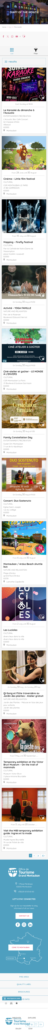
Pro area (24, 977)
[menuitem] (16, 1016)
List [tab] (11, 53)
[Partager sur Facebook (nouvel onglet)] (3, 36)
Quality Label (24, 984)
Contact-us (24, 916)
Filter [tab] (36, 53)
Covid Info (24, 999)
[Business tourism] (16, 1003)
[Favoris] (36, 1024)
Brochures (24, 992)
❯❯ (43, 855)
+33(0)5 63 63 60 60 (26, 891)
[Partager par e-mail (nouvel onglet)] (17, 36)
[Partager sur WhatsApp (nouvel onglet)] (12, 36)
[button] (27, 1024)
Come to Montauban (20, 947)
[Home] (6, 1003)
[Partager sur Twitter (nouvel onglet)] (8, 36)
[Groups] (11, 1003)
